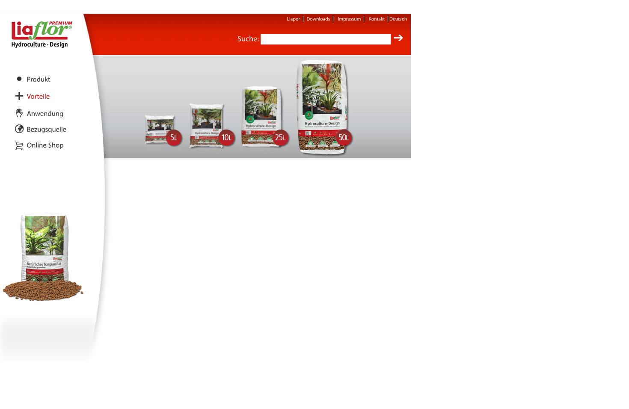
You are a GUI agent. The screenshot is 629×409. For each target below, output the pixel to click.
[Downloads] (318, 18)
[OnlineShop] (45, 144)
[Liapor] (293, 18)
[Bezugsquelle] (47, 129)
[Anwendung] (45, 113)
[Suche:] (248, 39)
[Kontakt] (377, 18)
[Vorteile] (38, 96)
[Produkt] (38, 79)
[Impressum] (349, 18)
